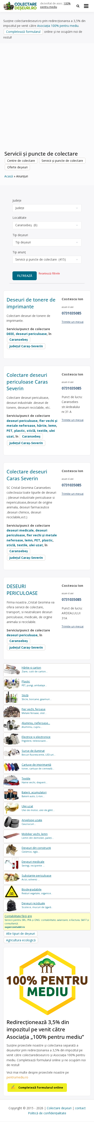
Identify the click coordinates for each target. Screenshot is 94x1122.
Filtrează (24, 276)
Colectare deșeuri (59, 1108)
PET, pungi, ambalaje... (34, 683)
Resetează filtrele (49, 273)
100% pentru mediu (55, 5)
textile (42, 431)
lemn (52, 425)
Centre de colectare (21, 160)
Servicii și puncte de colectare (62, 160)
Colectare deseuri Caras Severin (27, 475)
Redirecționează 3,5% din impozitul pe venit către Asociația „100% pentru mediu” (45, 1029)
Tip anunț (19, 252)
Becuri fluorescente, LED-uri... (39, 752)
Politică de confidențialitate (47, 1113)
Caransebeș (18, 339)
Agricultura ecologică (21, 940)
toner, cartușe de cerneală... (38, 766)
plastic (19, 431)
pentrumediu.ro (17, 1077)
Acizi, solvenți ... (36, 877)
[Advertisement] (47, 99)
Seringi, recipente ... (33, 863)
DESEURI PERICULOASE (22, 589)
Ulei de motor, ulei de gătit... (38, 808)
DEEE (10, 334)
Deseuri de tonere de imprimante (31, 303)
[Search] (78, 6)
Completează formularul (23, 31)
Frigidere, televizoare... (36, 738)
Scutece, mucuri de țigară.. (37, 905)
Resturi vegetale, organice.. (37, 891)
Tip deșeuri (20, 235)
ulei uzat (36, 545)
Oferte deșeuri (17, 167)
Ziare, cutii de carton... (35, 669)
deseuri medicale (20, 530)
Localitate (19, 217)
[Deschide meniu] (86, 6)
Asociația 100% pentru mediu (57, 26)
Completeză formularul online (40, 1087)
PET (9, 431)
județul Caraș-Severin (26, 346)
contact (80, 1108)
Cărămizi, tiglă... (36, 849)
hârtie (42, 425)
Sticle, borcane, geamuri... (37, 697)
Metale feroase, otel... (34, 711)
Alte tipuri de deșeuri (20, 933)
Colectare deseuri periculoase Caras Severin (27, 382)
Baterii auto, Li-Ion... (34, 794)
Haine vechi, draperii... (34, 780)
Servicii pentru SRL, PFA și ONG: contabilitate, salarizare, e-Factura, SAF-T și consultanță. (47, 921)
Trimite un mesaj (73, 322)
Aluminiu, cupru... (36, 724)
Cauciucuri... (32, 822)
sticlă (31, 431)
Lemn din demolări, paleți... (38, 835)
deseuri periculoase (31, 334)
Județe (16, 200)
